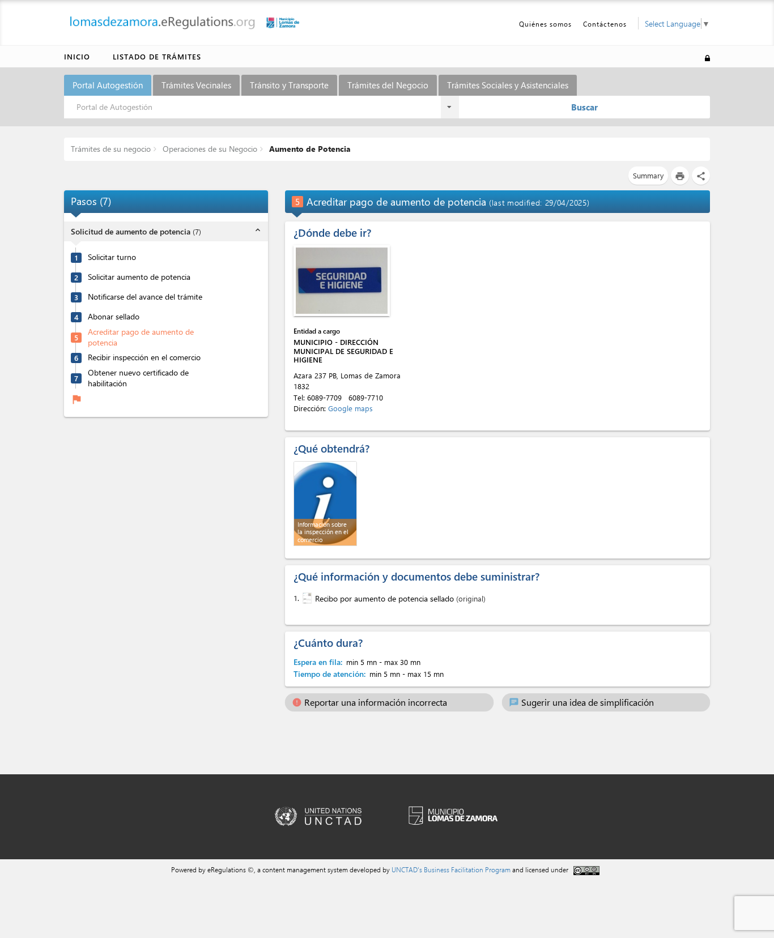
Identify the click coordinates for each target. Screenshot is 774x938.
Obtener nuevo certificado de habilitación (138, 378)
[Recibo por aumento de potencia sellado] (306, 598)
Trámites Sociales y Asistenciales (507, 85)
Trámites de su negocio (111, 148)
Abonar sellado (113, 317)
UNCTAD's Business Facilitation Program (451, 869)
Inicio (77, 56)
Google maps (350, 408)
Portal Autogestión (108, 85)
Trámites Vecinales (196, 85)
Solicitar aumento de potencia (139, 277)
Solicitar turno (112, 257)
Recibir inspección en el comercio (144, 357)
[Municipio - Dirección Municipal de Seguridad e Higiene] (342, 280)
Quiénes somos (545, 23)
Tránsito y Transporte (289, 85)
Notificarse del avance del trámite (145, 297)
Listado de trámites (157, 56)
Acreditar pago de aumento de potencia (141, 337)
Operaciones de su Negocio (208, 148)
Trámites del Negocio (387, 85)
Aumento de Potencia (309, 148)
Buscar (584, 107)
